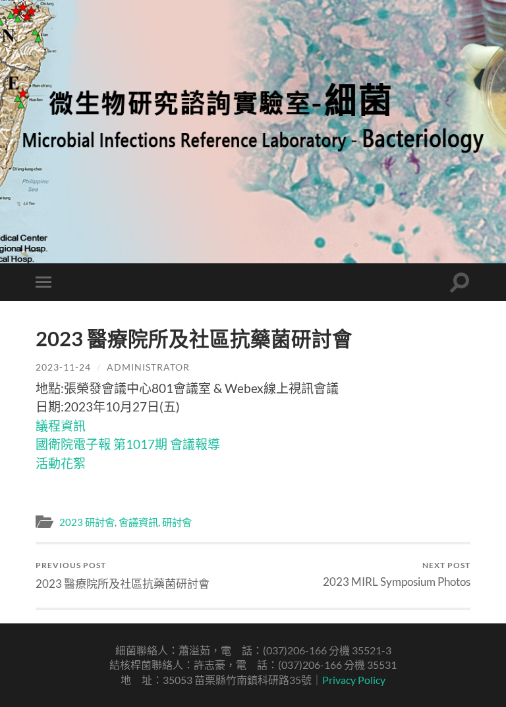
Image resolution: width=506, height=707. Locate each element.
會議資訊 (138, 522)
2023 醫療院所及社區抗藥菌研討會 (123, 575)
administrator (148, 367)
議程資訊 (61, 425)
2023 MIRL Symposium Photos (396, 574)
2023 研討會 (87, 522)
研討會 (177, 522)
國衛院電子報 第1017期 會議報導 (128, 444)
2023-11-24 (63, 367)
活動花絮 (61, 463)
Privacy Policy (353, 679)
